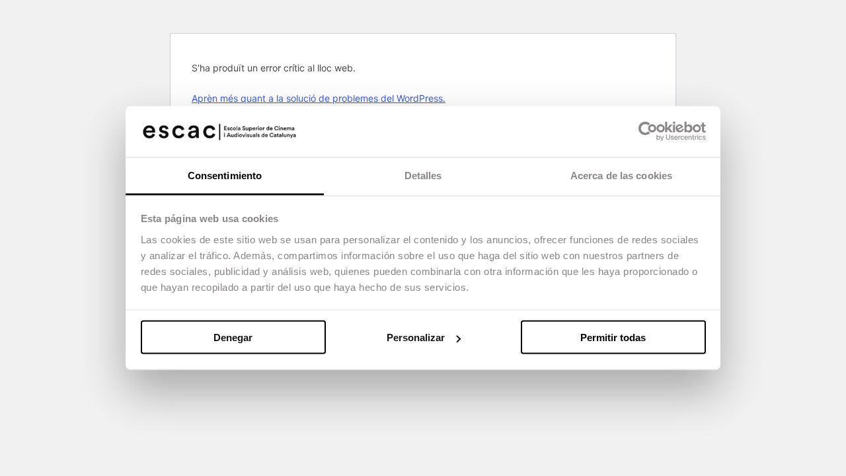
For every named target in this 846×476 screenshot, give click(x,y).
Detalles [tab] (423, 174)
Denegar (232, 337)
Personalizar (416, 337)
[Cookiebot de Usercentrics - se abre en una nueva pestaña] (648, 131)
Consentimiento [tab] (225, 174)
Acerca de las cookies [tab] (621, 174)
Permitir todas (613, 337)
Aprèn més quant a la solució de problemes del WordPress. (318, 98)
